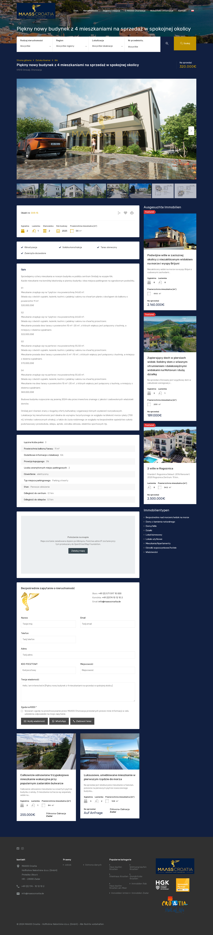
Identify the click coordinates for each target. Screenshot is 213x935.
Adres (24, 648)
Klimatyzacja (30, 247)
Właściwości (152, 552)
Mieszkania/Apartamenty (158, 543)
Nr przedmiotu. (135, 40)
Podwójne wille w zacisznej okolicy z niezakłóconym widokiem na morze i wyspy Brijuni (170, 259)
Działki (149, 530)
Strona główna (24, 60)
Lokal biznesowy (154, 534)
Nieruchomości (90, 10)
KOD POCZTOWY (29, 664)
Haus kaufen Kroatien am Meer (118, 887)
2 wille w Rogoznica (160, 468)
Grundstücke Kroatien (136, 877)
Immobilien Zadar (140, 893)
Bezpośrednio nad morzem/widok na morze (167, 517)
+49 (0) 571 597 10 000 (109, 593)
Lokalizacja (98, 40)
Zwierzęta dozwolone (35, 253)
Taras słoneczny (109, 247)
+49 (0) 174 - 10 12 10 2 (32, 886)
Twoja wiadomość (30, 679)
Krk (56, 60)
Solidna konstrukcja (72, 247)
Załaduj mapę (78, 551)
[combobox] (34, 46)
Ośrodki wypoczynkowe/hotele (161, 547)
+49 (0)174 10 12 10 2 (112, 597)
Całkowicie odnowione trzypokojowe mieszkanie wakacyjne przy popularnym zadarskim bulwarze (44, 779)
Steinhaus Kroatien (118, 876)
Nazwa (24, 617)
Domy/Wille (151, 526)
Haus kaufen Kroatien (115, 868)
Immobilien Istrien (120, 893)
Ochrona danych (93, 865)
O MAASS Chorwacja (135, 10)
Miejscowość (86, 664)
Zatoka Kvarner (43, 60)
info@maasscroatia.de (110, 601)
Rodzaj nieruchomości (31, 40)
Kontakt (182, 10)
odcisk (68, 865)
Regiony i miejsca (111, 10)
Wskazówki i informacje (161, 10)
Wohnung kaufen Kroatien (138, 868)
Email (82, 617)
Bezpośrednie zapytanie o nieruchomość (48, 588)
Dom (75, 10)
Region (59, 40)
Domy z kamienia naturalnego (160, 521)
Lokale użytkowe (154, 539)
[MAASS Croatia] (36, 17)
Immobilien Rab (139, 884)
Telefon (25, 633)
